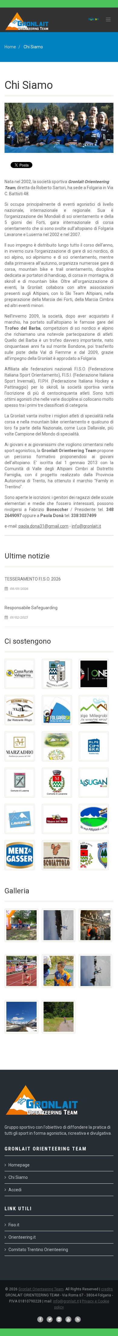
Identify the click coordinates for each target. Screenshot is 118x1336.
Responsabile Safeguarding (31, 607)
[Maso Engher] (57, 746)
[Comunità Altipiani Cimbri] (57, 674)
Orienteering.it (22, 1237)
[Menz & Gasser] (20, 855)
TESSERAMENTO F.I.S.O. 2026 (33, 579)
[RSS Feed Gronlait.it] (78, 1319)
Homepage (19, 1165)
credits (107, 1289)
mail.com (59, 526)
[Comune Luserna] (20, 783)
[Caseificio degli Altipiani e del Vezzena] (94, 819)
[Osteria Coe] (20, 710)
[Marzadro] (20, 746)
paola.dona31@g (34, 526)
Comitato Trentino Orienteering (38, 1249)
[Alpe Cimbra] (94, 746)
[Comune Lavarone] (57, 783)
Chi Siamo (18, 1177)
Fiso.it (13, 1224)
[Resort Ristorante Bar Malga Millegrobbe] (94, 710)
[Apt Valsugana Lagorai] (94, 783)
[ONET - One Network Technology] (94, 674)
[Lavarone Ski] (20, 819)
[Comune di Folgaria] (94, 855)
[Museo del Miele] (57, 819)
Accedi (14, 1189)
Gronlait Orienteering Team (41, 1289)
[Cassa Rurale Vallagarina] (20, 674)
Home (10, 46)
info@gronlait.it (86, 526)
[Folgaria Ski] (57, 710)
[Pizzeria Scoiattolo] (57, 855)
